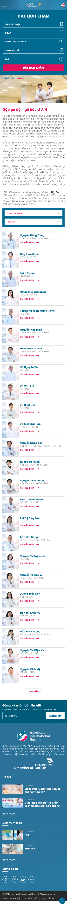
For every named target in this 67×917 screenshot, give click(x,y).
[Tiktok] (23, 879)
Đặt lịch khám (33, 67)
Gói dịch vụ (40, 898)
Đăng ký (55, 716)
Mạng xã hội (10, 868)
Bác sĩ (20, 78)
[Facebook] (5, 879)
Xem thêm (8, 814)
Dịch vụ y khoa (12, 822)
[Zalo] (31, 879)
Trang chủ (8, 78)
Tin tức (6, 776)
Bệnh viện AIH (9, 898)
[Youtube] (14, 879)
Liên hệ (51, 898)
